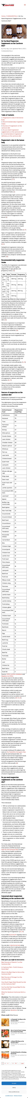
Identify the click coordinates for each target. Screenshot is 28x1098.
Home (3, 16)
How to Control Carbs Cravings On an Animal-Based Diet (18, 1030)
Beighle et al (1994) (7, 676)
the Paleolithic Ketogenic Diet (16, 752)
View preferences (14, 1092)
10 (7, 256)
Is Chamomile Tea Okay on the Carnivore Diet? (18, 1019)
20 (20, 698)
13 (17, 330)
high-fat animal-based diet (9, 849)
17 (10, 380)
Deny (14, 1087)
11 (13, 270)
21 (17, 763)
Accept (14, 1083)
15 (24, 362)
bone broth (12, 934)
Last (22, 1063)
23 (22, 931)
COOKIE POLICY (9, 1095)
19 (18, 698)
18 (16, 698)
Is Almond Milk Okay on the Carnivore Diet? (17, 1041)
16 (8, 380)
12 (5, 320)
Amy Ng (5, 48)
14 (23, 362)
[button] (25, 1067)
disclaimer (13, 1010)
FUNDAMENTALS (12, 16)
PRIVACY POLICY (18, 1095)
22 (20, 931)
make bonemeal (15, 945)
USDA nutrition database (14, 674)
